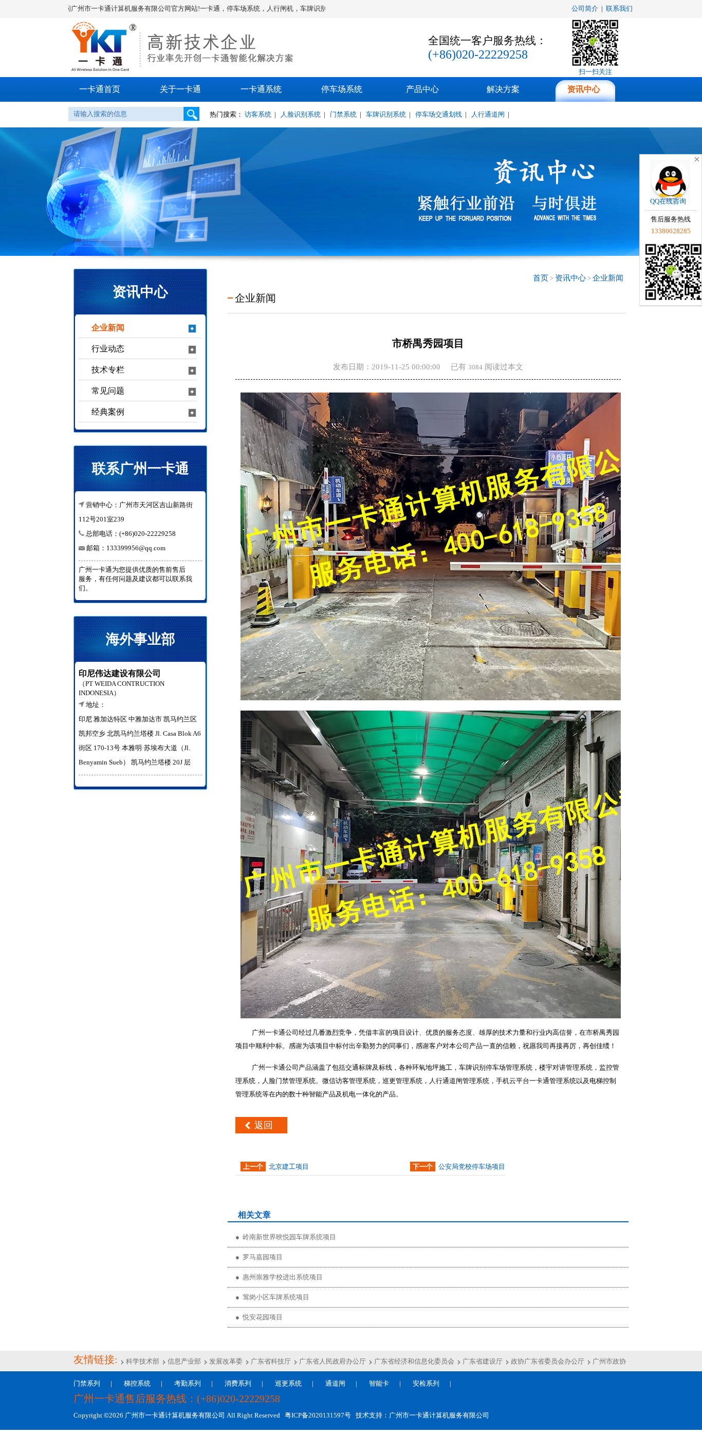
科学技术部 (141, 1361)
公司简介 (584, 8)
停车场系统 (341, 89)
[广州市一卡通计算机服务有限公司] (184, 69)
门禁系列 (86, 1383)
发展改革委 (225, 1361)
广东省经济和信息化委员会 (413, 1361)
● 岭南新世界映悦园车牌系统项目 (285, 1237)
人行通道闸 (488, 114)
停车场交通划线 (438, 114)
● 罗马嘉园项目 (259, 1257)
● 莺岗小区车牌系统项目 (272, 1297)
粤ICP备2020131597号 (316, 1415)
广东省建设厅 (482, 1361)
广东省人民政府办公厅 (332, 1361)
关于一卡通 (180, 89)
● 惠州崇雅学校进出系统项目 (279, 1277)
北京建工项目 (289, 1166)
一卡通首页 (99, 89)
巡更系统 (288, 1383)
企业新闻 (608, 278)
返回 (263, 1125)
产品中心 (422, 89)
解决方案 (503, 89)
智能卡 (379, 1383)
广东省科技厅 (270, 1361)
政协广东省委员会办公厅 (546, 1361)
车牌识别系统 (386, 114)
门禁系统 (343, 114)
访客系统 (258, 114)
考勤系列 (187, 1383)
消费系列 (238, 1383)
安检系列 (426, 1383)
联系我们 (619, 8)
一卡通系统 (261, 89)
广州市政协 (608, 1361)
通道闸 (335, 1383)
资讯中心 (583, 89)
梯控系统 (137, 1383)
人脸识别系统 (301, 114)
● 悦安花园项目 (259, 1317)
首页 (540, 278)
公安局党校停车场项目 (471, 1166)
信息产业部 (183, 1361)
